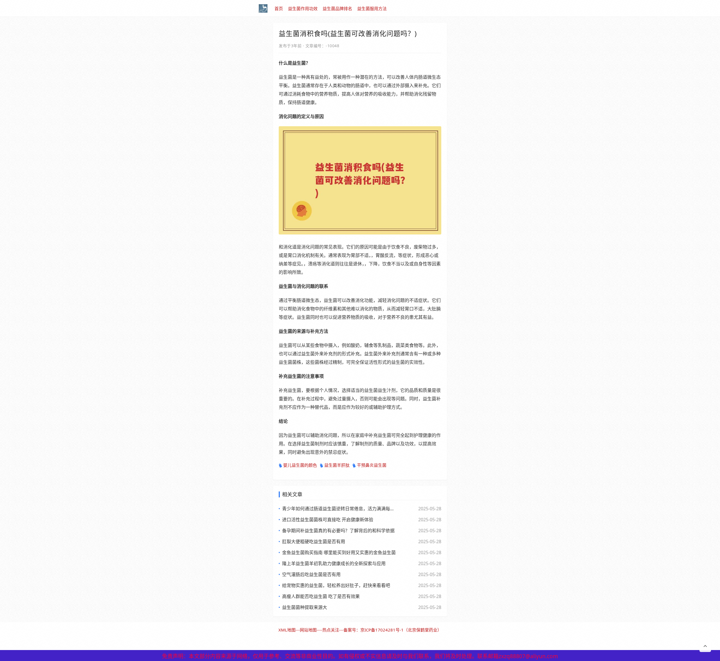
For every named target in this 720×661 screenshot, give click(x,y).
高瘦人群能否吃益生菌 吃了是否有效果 (321, 596)
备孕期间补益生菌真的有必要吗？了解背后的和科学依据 (338, 530)
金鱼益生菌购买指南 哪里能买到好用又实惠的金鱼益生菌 (339, 552)
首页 (278, 8)
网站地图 (308, 630)
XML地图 (287, 630)
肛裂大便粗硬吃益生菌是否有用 (313, 541)
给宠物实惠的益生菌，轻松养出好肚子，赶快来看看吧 (336, 585)
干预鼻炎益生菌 (371, 465)
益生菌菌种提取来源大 (304, 607)
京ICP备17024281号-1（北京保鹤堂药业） (401, 630)
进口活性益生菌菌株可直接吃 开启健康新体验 (327, 519)
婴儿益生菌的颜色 (300, 465)
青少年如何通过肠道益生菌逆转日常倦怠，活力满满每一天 (339, 509)
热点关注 (330, 630)
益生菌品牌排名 (337, 8)
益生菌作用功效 (303, 8)
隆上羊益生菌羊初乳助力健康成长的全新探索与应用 (334, 563)
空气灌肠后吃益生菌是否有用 (311, 574)
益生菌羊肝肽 (337, 465)
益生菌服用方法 (372, 8)
